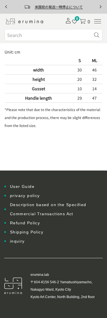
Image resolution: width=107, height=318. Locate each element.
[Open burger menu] (97, 21)
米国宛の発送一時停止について (59, 6)
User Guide (22, 186)
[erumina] (24, 21)
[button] (85, 21)
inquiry (17, 241)
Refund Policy (25, 223)
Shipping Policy (26, 232)
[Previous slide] (6, 7)
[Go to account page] (68, 22)
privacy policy (25, 195)
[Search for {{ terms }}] (97, 35)
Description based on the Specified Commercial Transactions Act (48, 209)
